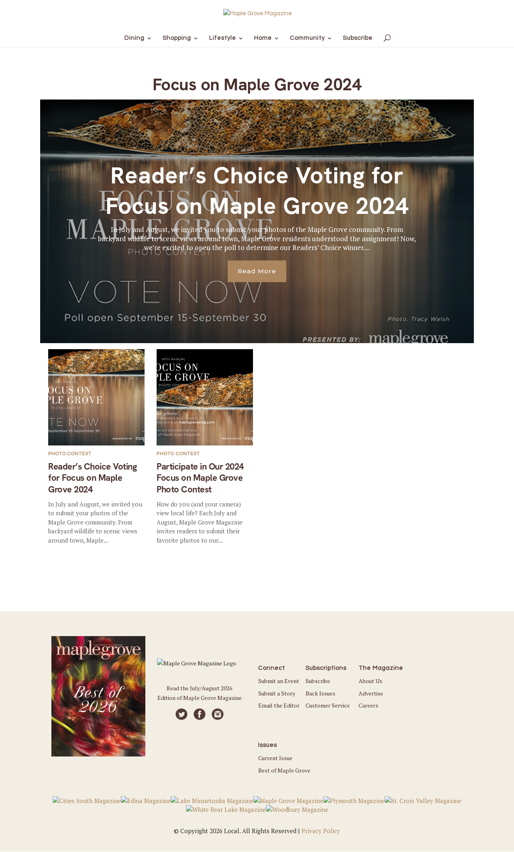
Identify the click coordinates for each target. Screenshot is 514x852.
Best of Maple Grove (284, 770)
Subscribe (318, 681)
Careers (368, 705)
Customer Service (328, 705)
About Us (370, 681)
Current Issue (275, 758)
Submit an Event (278, 681)
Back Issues (320, 693)
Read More (257, 271)
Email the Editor (279, 705)
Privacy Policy (321, 831)
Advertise (371, 693)
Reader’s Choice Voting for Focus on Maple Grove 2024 (257, 190)
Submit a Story (276, 693)
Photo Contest (70, 453)
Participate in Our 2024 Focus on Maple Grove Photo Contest (200, 478)
